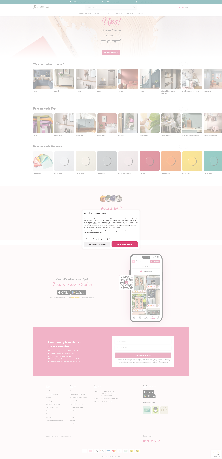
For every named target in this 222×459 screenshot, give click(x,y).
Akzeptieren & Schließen (124, 244)
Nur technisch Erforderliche (97, 244)
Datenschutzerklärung (91, 239)
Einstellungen (112, 239)
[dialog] (111, 229)
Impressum (103, 239)
